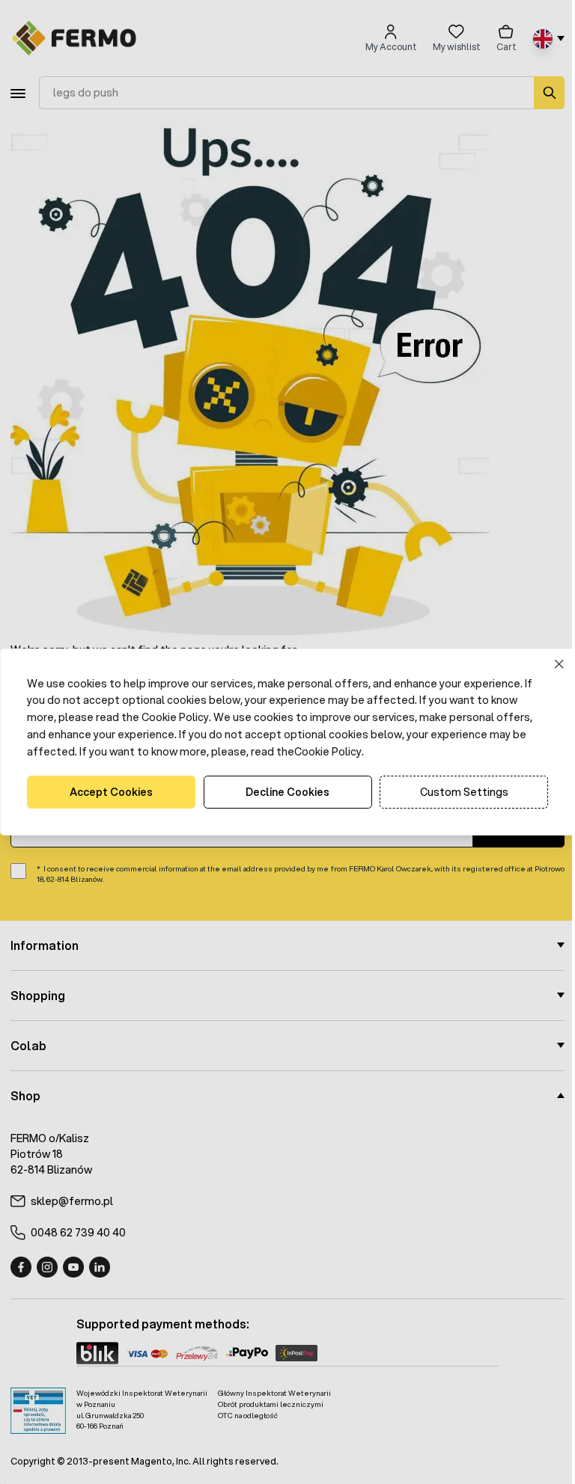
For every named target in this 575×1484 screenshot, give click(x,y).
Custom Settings (454, 792)
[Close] (548, 664)
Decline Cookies (282, 792)
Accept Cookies (109, 792)
